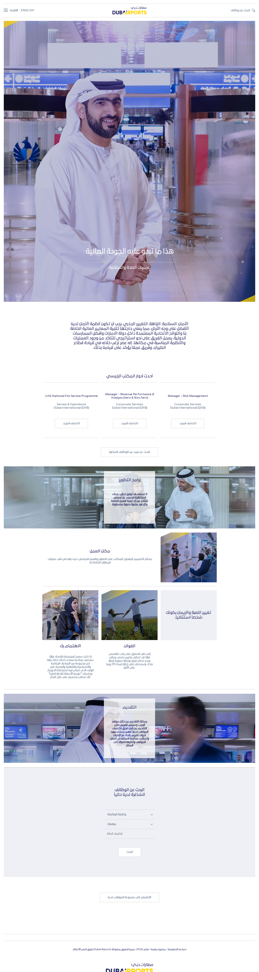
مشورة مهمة (158, 949)
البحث (129, 852)
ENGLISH (27, 10)
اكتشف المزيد (71, 423)
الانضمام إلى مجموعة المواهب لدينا (129, 897)
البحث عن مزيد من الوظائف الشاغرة (129, 452)
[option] (71, 410)
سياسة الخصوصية (177, 949)
